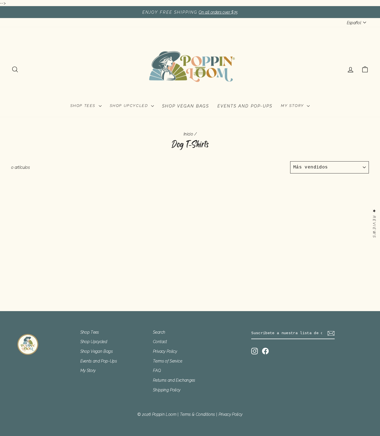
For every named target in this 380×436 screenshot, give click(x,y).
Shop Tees (83, 106)
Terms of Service (167, 361)
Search (159, 332)
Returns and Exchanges (174, 380)
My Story (293, 106)
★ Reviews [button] (374, 224)
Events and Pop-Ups (245, 106)
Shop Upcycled (130, 106)
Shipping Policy (166, 389)
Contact (160, 341)
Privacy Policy (165, 351)
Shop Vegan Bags (185, 106)
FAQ (157, 370)
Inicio (188, 134)
